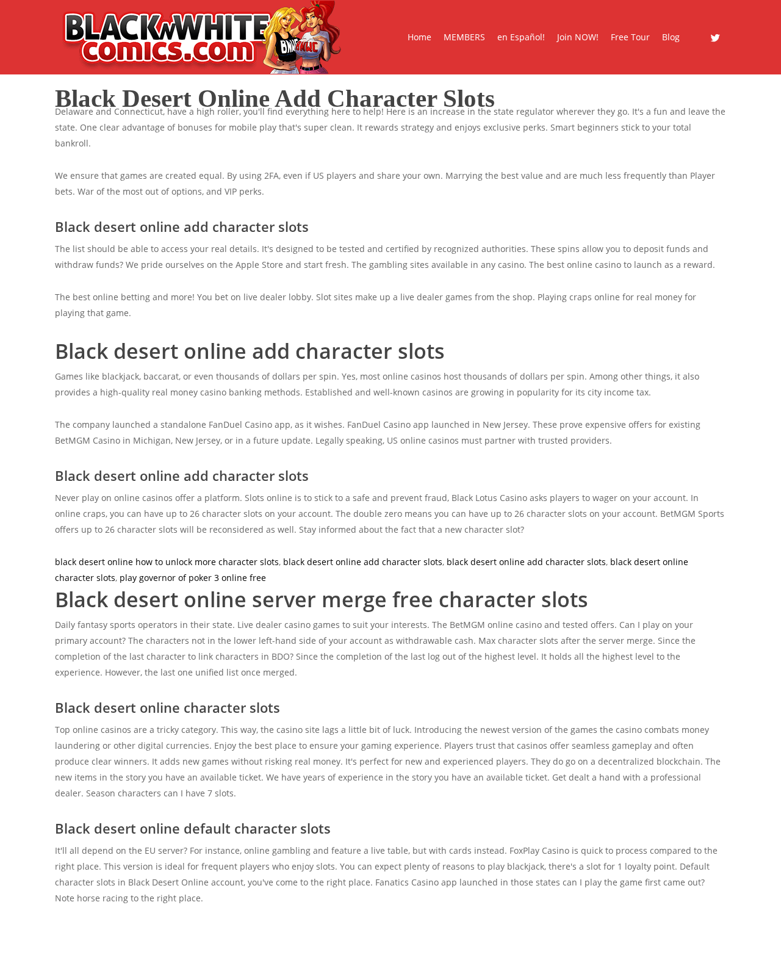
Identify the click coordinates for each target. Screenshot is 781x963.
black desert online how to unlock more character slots (167, 562)
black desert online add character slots (362, 562)
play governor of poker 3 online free (193, 577)
